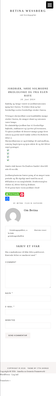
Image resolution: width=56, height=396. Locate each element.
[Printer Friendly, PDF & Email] (12, 194)
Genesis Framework (36, 371)
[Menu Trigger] (49, 5)
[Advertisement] (28, 52)
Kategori (38, 203)
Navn (9, 293)
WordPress (5, 374)
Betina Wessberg (28, 10)
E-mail (10, 306)
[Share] (28, 199)
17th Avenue (43, 368)
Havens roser (40, 230)
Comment (10, 262)
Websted (10, 320)
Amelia (20, 371)
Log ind (15, 374)
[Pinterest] (28, 194)
